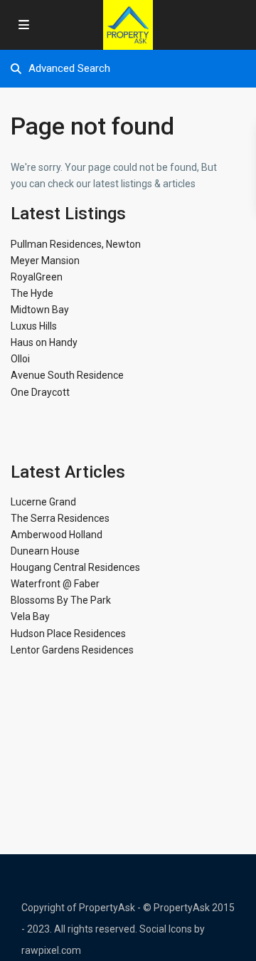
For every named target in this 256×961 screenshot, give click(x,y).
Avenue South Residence (67, 375)
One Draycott (40, 392)
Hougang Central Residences (75, 567)
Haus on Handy (44, 342)
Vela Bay (30, 616)
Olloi (20, 358)
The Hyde (32, 293)
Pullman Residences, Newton (76, 244)
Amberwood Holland (56, 534)
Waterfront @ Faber (55, 583)
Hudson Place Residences (68, 633)
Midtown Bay (40, 309)
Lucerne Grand (43, 502)
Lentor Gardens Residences (72, 650)
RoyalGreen (37, 277)
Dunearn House (45, 551)
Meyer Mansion (45, 260)
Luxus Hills (34, 326)
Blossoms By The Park (61, 600)
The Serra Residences (60, 518)
